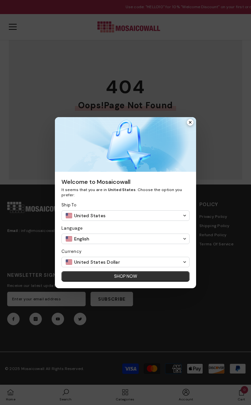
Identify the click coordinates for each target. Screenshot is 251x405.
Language (72, 228)
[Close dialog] (190, 123)
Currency (71, 251)
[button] (125, 215)
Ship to (68, 205)
